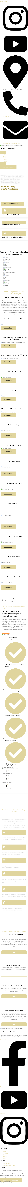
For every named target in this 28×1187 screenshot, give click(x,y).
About (4, 156)
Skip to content (4, 1)
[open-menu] (3, 152)
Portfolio (5, 159)
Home (4, 155)
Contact (5, 161)
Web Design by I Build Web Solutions (8, 1185)
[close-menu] (3, 164)
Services (5, 158)
